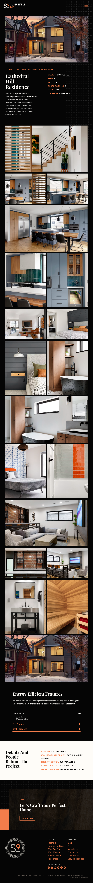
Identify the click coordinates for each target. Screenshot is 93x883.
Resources (53, 858)
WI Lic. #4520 (60, 875)
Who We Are (54, 852)
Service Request (75, 858)
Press (70, 845)
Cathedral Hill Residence (40, 69)
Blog (69, 842)
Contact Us (72, 852)
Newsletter (73, 849)
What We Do (54, 849)
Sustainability (54, 855)
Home (11, 69)
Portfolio (21, 69)
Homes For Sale (56, 845)
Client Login (21, 875)
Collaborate (73, 855)
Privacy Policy (32, 875)
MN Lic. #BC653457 (46, 875)
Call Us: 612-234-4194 (75, 875)
